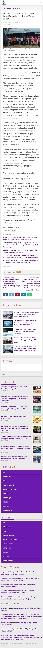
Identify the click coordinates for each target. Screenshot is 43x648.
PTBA (4, 481)
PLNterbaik (6, 477)
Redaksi (3, 645)
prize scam (5, 608)
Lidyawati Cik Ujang (9, 489)
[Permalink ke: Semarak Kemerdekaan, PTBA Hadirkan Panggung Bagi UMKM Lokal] (8, 340)
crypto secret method (9, 614)
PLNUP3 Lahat (7, 510)
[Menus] (40, 2)
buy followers (6, 623)
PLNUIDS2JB (6, 498)
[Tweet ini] (11, 294)
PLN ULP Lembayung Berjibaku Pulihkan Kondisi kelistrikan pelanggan (25, 331)
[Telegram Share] (23, 294)
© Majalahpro (5, 643)
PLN (13, 230)
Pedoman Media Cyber (31, 643)
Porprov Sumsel (8, 485)
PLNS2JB (5, 502)
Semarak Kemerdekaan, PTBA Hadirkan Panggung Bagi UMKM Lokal (25, 340)
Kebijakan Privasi (17, 643)
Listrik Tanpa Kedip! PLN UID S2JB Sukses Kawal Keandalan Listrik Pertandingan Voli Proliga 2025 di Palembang (21, 245)
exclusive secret (7, 629)
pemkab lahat (7, 493)
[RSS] (18, 272)
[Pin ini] (17, 294)
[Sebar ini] (5, 294)
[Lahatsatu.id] (3, 2)
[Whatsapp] (29, 294)
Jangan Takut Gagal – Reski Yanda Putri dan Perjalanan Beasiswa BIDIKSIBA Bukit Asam (26, 314)
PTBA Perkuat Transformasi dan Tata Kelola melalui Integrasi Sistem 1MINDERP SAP (26, 323)
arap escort (5, 635)
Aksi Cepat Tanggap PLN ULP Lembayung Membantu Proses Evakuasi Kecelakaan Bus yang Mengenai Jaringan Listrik (21, 616)
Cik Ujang (5, 506)
